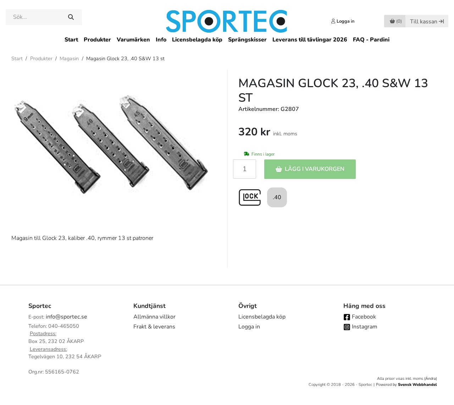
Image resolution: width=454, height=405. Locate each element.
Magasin (69, 58)
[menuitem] (71, 39)
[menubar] (227, 39)
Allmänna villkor (154, 317)
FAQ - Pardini (371, 40)
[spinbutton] (244, 169)
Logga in (249, 327)
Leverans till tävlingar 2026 (309, 40)
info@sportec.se (66, 317)
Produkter (97, 40)
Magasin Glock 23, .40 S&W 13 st (125, 58)
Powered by (406, 384)
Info (161, 40)
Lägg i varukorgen (314, 169)
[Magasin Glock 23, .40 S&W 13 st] (113, 146)
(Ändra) (430, 378)
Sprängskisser (247, 40)
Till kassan (423, 22)
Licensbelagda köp (197, 40)
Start (71, 40)
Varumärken (133, 40)
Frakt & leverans (154, 327)
